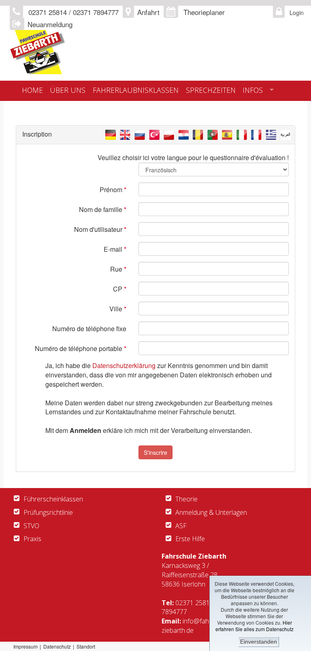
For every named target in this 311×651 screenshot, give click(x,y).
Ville (117, 308)
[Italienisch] (241, 134)
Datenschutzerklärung (124, 365)
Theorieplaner (204, 12)
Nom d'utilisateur (100, 229)
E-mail (115, 249)
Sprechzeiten (211, 90)
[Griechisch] (271, 134)
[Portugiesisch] (212, 134)
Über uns (67, 90)
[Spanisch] (227, 134)
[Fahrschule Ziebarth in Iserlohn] (155, 52)
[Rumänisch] (198, 134)
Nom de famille (102, 209)
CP (119, 288)
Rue (118, 269)
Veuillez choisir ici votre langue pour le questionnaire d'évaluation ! (193, 157)
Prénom (113, 189)
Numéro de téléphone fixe (89, 328)
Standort (86, 646)
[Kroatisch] (183, 134)
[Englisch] (125, 134)
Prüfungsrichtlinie (48, 512)
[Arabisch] (285, 134)
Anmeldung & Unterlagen (211, 512)
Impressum (25, 646)
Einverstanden (258, 641)
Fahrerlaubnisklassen (136, 90)
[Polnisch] (169, 134)
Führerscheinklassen (53, 499)
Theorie (186, 499)
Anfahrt (148, 12)
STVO (31, 525)
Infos (253, 90)
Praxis (32, 538)
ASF (181, 525)
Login (294, 13)
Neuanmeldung (50, 24)
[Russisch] (139, 134)
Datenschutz (57, 646)
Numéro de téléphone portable (80, 348)
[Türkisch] (154, 134)
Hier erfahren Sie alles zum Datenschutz (254, 625)
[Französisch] (256, 134)
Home (32, 90)
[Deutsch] (110, 134)
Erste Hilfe (190, 538)
